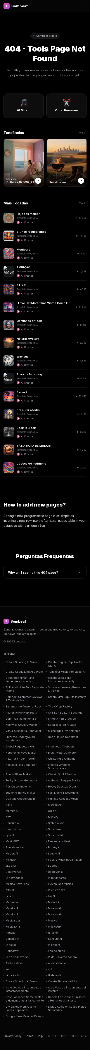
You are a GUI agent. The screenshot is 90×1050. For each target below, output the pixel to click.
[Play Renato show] (81, 181)
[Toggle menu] (83, 6)
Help (40, 1036)
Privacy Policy (12, 1036)
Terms (29, 1036)
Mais (83, 132)
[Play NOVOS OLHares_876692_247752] (38, 181)
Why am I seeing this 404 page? (33, 572)
